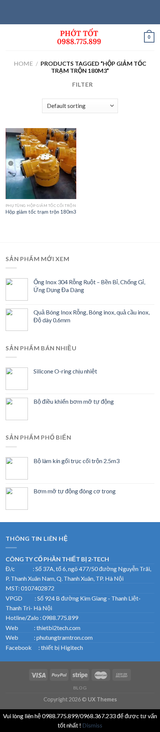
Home (23, 63)
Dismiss (92, 725)
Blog (80, 688)
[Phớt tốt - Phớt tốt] (80, 37)
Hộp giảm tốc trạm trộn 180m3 (41, 212)
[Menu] (10, 37)
